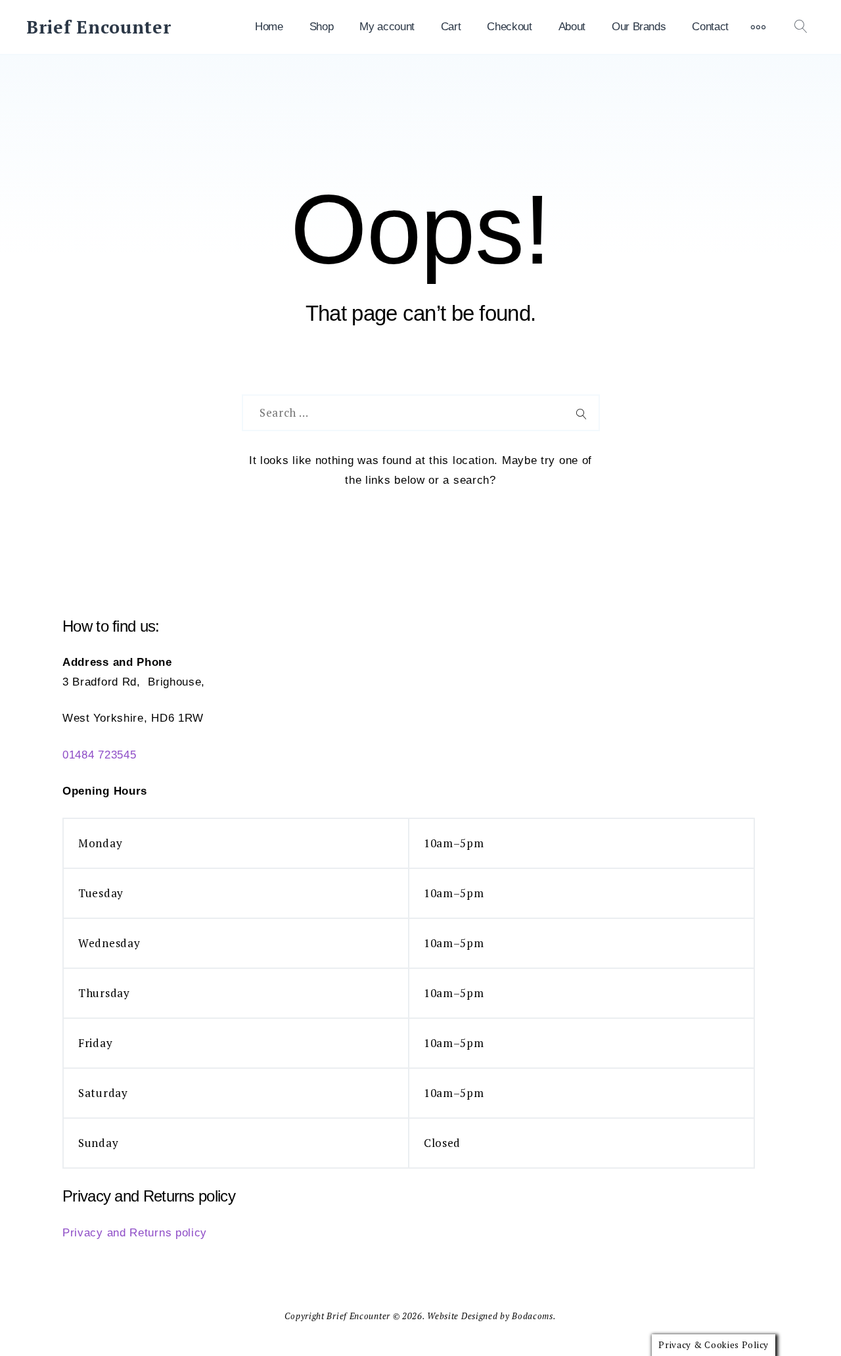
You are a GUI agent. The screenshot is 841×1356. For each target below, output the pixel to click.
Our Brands (639, 26)
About (571, 26)
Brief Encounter (98, 27)
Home (269, 26)
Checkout (509, 26)
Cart (451, 26)
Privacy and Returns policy (134, 1233)
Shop (321, 26)
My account (387, 26)
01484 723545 (99, 755)
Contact (710, 26)
